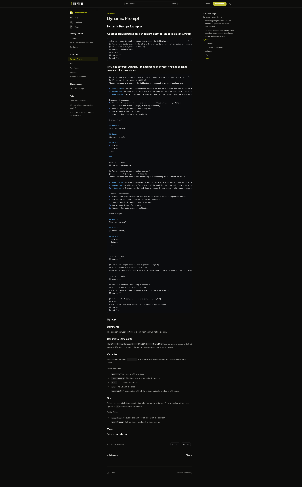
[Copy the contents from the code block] (188, 40)
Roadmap (78, 22)
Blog (76, 17)
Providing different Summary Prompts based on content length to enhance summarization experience (219, 33)
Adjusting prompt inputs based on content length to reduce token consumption (218, 23)
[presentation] (149, 49)
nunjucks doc (121, 434)
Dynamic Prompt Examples (213, 17)
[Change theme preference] (230, 4)
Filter (207, 55)
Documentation (81, 13)
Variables (208, 51)
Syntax (205, 40)
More (207, 59)
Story (77, 27)
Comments (209, 43)
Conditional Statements (214, 47)
